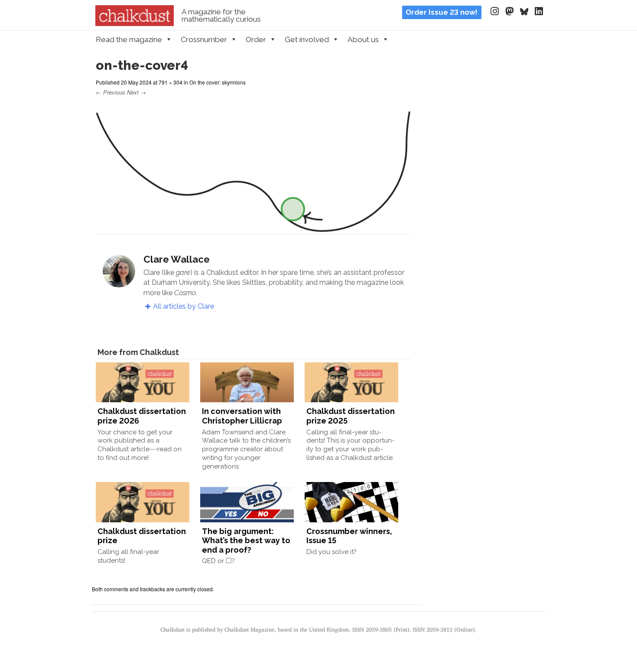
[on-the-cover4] (253, 226)
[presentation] (229, 560)
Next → (136, 92)
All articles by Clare (183, 306)
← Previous (110, 92)
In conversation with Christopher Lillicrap (242, 416)
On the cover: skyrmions (217, 82)
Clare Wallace (176, 259)
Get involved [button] (307, 39)
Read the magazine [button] (129, 39)
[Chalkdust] (134, 23)
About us (363, 39)
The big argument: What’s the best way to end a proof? (246, 540)
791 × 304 (170, 82)
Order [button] (256, 39)
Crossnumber (204, 39)
